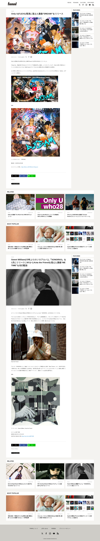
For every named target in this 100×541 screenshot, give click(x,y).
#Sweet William (14, 448)
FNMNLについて (34, 528)
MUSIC (69, 2)
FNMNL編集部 (21, 57)
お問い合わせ (44, 528)
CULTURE (83, 2)
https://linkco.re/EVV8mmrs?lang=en (29, 167)
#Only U (13, 179)
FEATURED (90, 2)
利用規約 (53, 528)
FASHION (75, 2)
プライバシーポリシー (64, 528)
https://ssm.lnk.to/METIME (28, 436)
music (12, 11)
